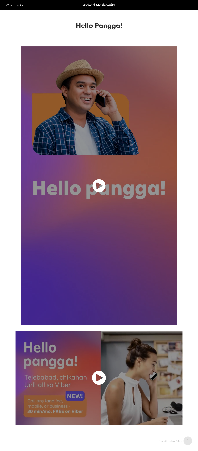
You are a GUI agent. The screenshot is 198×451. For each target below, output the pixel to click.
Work (9, 5)
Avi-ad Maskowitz (99, 5)
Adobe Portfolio (175, 441)
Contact (20, 5)
